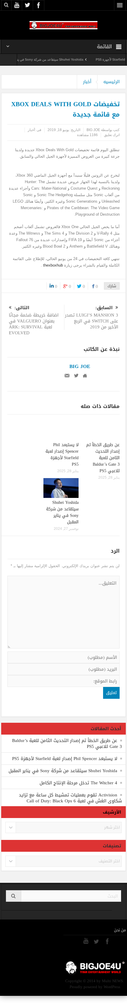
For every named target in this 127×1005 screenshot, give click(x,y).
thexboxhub (53, 265)
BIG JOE (93, 130)
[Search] (13, 896)
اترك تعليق (112, 135)
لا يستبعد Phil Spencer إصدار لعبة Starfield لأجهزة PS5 (62, 454)
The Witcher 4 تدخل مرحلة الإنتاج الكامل (78, 783)
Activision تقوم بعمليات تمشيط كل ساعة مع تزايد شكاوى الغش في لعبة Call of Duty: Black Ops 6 (70, 798)
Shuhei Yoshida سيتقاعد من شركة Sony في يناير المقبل (51, 59)
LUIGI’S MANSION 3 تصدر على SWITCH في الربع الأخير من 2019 (91, 318)
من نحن (120, 930)
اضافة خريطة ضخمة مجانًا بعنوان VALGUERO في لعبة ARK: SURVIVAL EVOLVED (33, 321)
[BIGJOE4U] (63, 25)
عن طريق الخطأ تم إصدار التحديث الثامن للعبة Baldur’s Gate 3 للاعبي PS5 (103, 458)
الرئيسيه (111, 82)
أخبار (87, 82)
